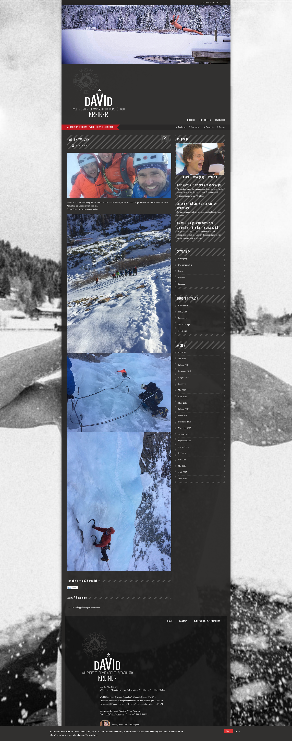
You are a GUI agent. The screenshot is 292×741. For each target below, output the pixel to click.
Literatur (181, 284)
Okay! (228, 731)
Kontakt (183, 621)
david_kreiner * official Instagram (125, 724)
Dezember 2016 (184, 371)
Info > (238, 731)
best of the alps (175, 127)
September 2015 (184, 441)
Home (169, 621)
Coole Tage (189, 127)
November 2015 (184, 428)
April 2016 (182, 396)
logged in (81, 607)
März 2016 (182, 403)
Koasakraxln (132, 127)
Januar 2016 (183, 415)
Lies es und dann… (206, 127)
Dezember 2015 (184, 422)
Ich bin (191, 120)
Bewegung (182, 258)
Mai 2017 (182, 359)
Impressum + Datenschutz (207, 621)
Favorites (220, 120)
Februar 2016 (183, 409)
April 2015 (182, 472)
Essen (180, 271)
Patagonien (146, 127)
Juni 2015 (182, 460)
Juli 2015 (182, 453)
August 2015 (183, 447)
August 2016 (183, 378)
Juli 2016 (182, 384)
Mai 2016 (182, 390)
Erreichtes (205, 120)
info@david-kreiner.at (115, 714)
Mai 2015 (182, 466)
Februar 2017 (183, 365)
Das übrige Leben (185, 265)
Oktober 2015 (183, 434)
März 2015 (182, 478)
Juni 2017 (182, 352)
